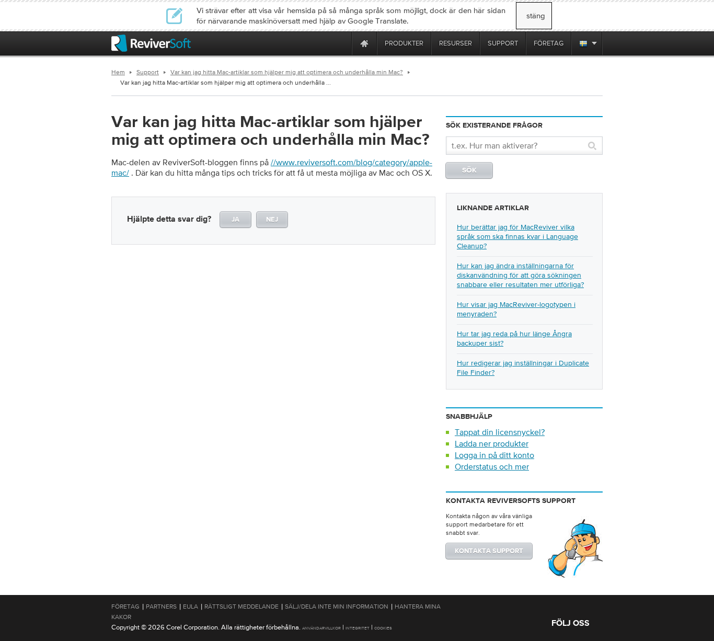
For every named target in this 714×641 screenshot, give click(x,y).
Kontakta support (489, 551)
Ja (235, 219)
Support (147, 72)
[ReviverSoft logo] (151, 43)
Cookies (383, 628)
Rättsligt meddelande (241, 606)
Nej (272, 219)
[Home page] (364, 43)
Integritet (358, 628)
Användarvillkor (321, 628)
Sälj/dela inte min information (336, 606)
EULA (190, 606)
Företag (125, 606)
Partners (161, 606)
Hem (118, 72)
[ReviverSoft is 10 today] (341, 43)
